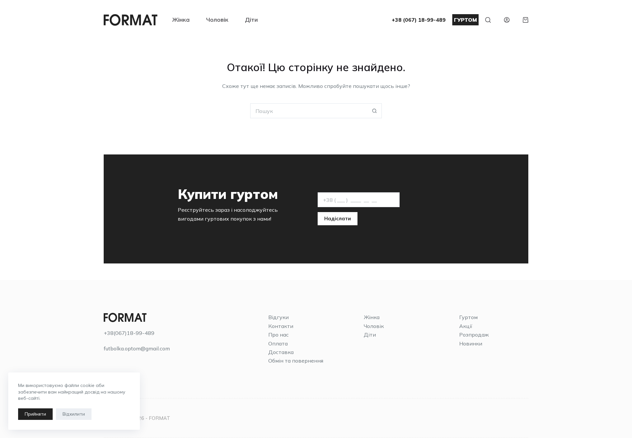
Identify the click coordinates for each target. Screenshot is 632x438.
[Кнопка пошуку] (374, 110)
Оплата (278, 343)
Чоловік (217, 19)
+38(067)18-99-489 (129, 333)
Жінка (181, 19)
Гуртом (468, 317)
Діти (251, 19)
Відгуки (278, 317)
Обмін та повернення (295, 360)
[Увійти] (507, 20)
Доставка (281, 352)
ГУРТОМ (465, 19)
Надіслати (337, 218)
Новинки (470, 343)
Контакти (280, 326)
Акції (465, 326)
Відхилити (74, 414)
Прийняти (35, 414)
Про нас (278, 334)
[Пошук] (488, 20)
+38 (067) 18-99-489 (419, 19)
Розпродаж (474, 334)
